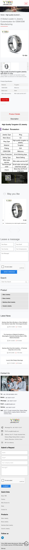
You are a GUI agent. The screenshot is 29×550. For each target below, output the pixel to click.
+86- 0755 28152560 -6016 (10, 394)
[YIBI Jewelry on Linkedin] (2, 537)
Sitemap (3, 548)
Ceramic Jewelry (7, 306)
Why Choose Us (5, 502)
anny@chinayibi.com (10, 404)
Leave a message (10, 239)
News (2, 506)
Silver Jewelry (6, 294)
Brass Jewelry (6, 298)
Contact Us (4, 509)
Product (4, 290)
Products (4, 514)
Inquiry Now (5, 100)
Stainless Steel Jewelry (9, 302)
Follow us (4, 533)
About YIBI (4, 496)
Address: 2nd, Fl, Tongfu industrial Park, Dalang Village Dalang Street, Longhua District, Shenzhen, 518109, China (15, 437)
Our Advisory (10, 442)
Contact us (5, 373)
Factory (3, 499)
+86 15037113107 (10, 397)
